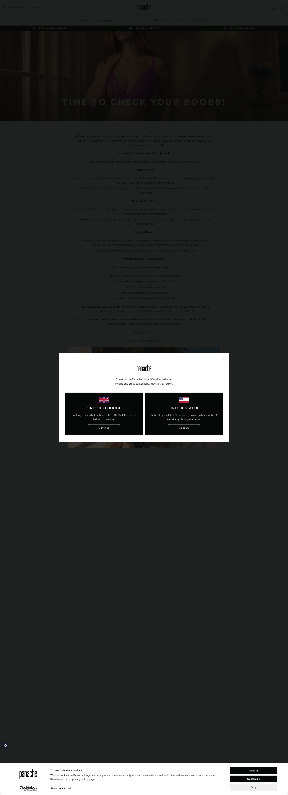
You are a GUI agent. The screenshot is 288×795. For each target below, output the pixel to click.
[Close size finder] (223, 359)
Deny (253, 787)
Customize (253, 778)
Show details (58, 788)
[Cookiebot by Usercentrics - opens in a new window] (28, 788)
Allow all (253, 770)
